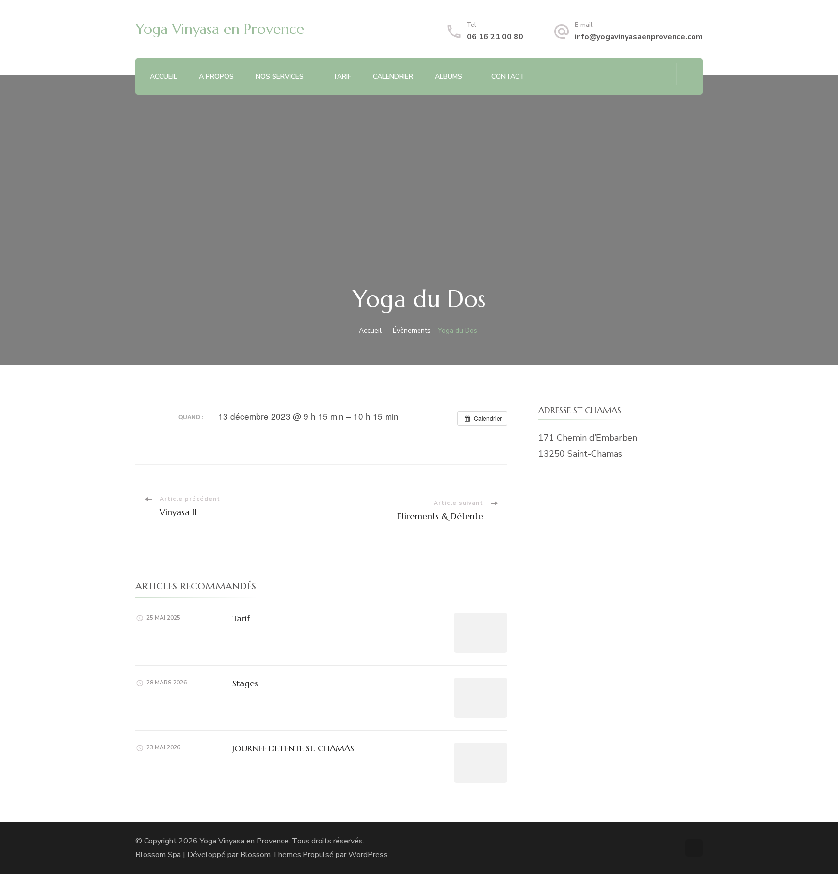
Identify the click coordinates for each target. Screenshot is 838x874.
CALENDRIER (393, 76)
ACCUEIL (163, 76)
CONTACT (507, 76)
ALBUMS (448, 76)
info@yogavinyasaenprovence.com (639, 37)
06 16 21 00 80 (495, 37)
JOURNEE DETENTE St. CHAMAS (293, 748)
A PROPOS (216, 76)
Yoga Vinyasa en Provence (219, 29)
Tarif (241, 618)
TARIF (342, 76)
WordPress (367, 854)
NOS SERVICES (280, 76)
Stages (245, 683)
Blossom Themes (270, 854)
